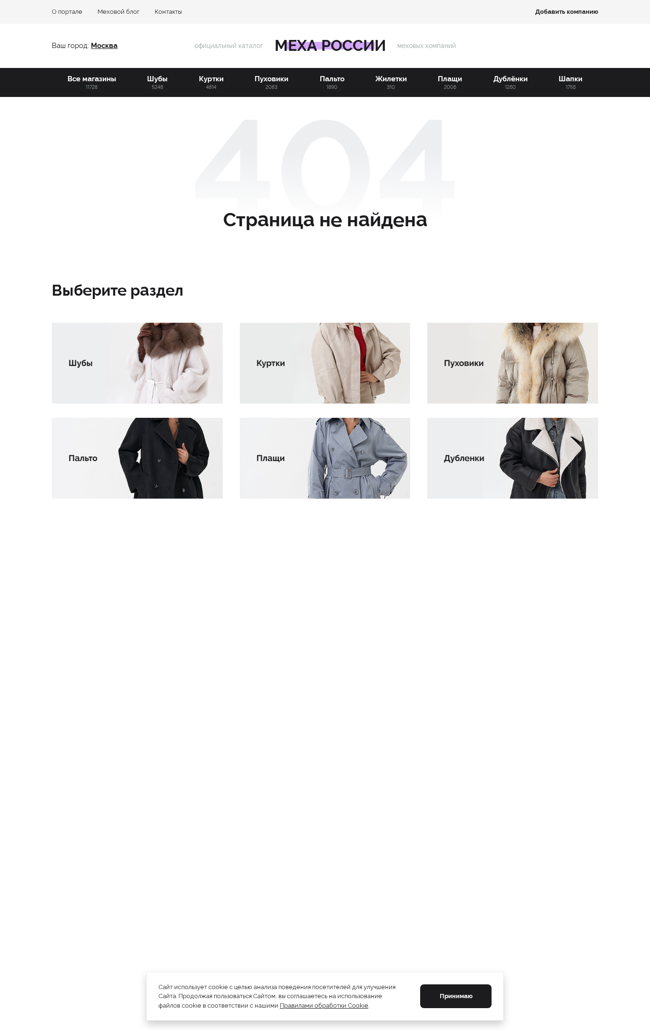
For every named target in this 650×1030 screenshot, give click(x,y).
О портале (67, 11)
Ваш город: (71, 45)
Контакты (168, 11)
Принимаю (456, 996)
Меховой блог (118, 11)
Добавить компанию (566, 11)
